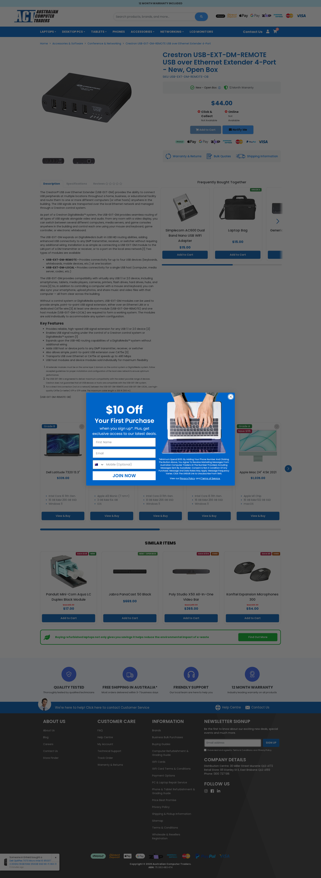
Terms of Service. (210, 478)
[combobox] (98, 464)
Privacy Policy (187, 478)
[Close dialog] (230, 396)
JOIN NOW (124, 476)
